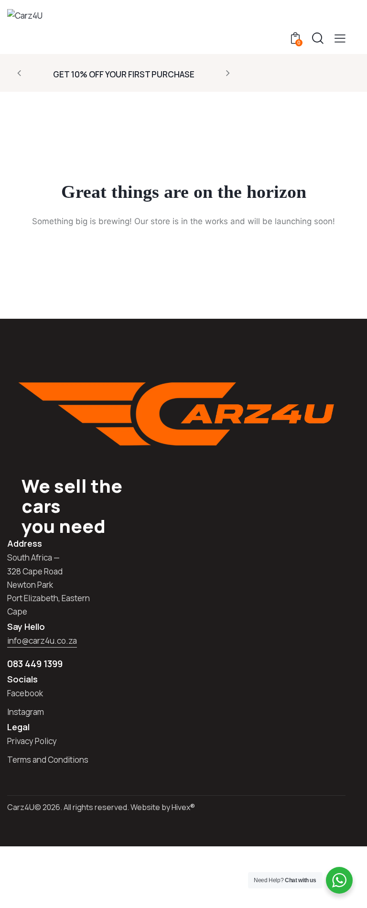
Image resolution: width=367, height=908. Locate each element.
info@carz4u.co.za (42, 640)
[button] (340, 38)
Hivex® (183, 807)
